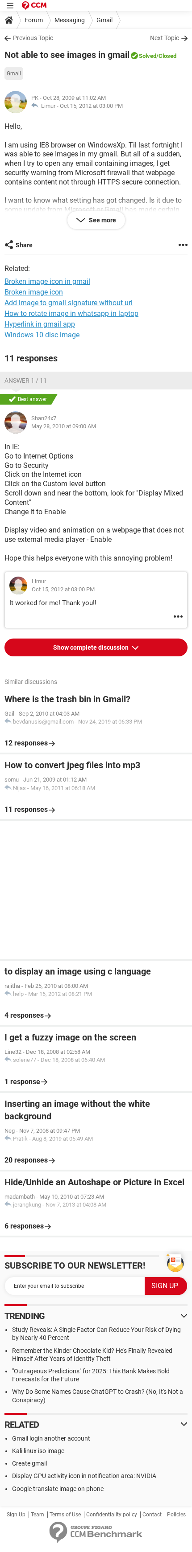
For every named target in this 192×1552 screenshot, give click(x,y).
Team (37, 1514)
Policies (176, 1514)
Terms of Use (65, 1514)
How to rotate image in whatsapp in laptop (71, 313)
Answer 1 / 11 (25, 380)
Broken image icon (33, 292)
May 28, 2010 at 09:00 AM (63, 426)
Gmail (104, 20)
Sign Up (16, 1514)
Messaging (69, 20)
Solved (147, 56)
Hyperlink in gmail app (39, 324)
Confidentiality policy (111, 1514)
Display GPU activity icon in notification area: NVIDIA (84, 1475)
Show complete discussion (91, 647)
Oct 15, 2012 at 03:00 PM (91, 105)
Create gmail (29, 1463)
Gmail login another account (51, 1438)
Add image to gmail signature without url (68, 303)
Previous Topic (33, 37)
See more (102, 220)
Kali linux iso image (38, 1450)
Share (24, 245)
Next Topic (164, 37)
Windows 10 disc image (41, 335)
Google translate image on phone (58, 1488)
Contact (152, 1514)
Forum (34, 20)
